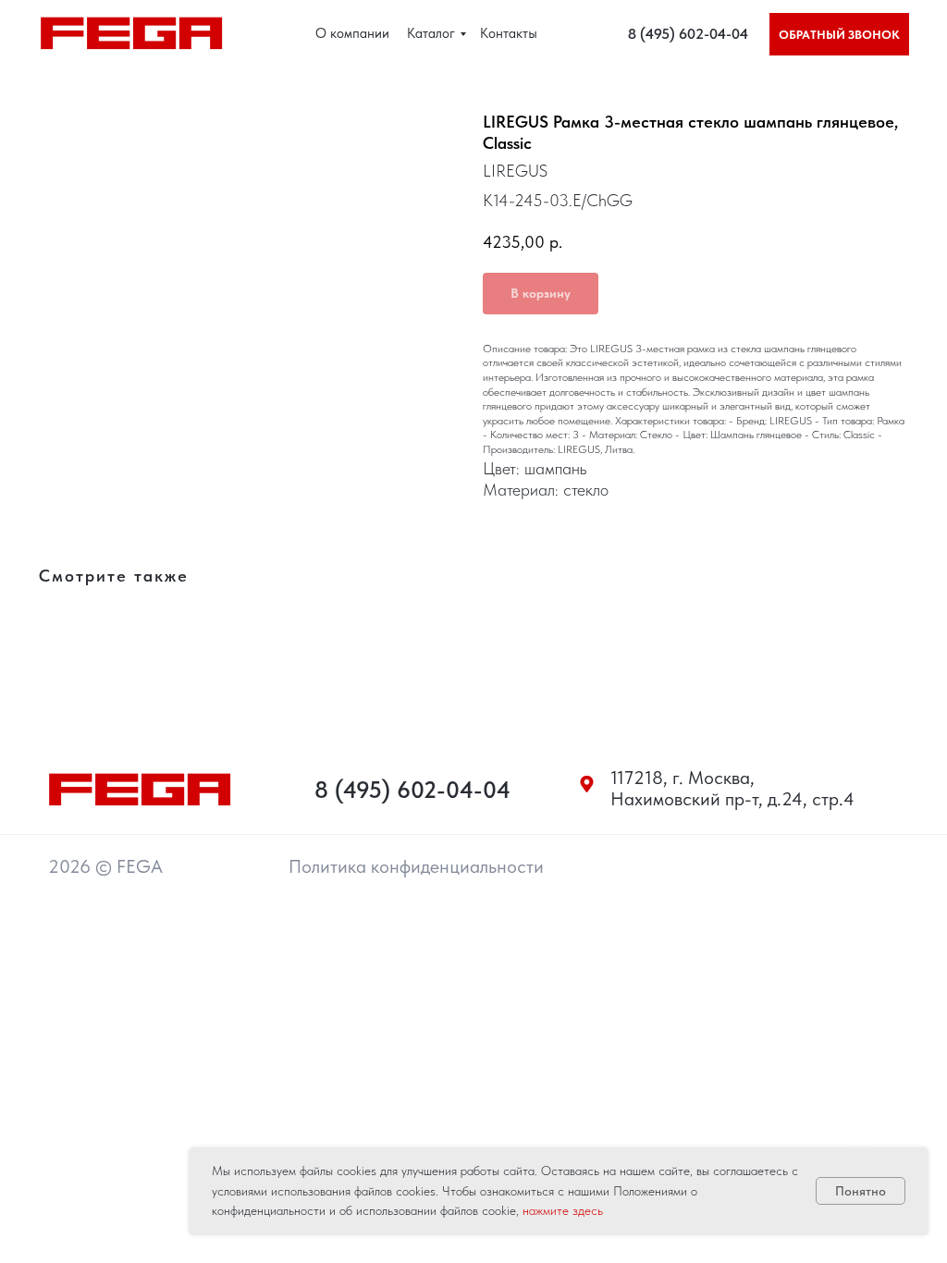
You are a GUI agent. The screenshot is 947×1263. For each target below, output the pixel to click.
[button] (839, 34)
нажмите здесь (563, 1210)
